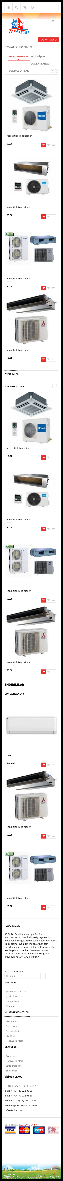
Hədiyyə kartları (14, 1040)
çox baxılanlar (19, 70)
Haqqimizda (12, 1001)
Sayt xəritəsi (12, 1031)
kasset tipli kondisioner (19, 135)
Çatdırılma (11, 996)
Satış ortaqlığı (13, 1065)
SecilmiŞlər (38, 56)
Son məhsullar (19, 56)
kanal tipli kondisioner (19, 207)
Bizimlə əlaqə (13, 1021)
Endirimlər (11, 1070)
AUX (9, 755)
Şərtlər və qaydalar (16, 991)
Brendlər (10, 1035)
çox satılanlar (40, 63)
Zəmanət (10, 1006)
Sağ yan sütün (48, 40)
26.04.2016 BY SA (28, 1124)
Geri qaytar (12, 1026)
